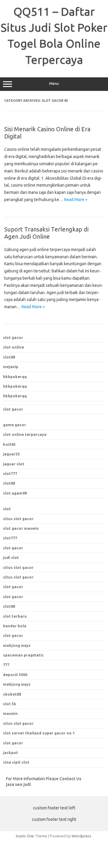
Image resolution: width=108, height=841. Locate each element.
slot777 (10, 473)
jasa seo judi (18, 784)
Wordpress (81, 836)
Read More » (75, 199)
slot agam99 (15, 493)
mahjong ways (17, 645)
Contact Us (70, 778)
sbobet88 (12, 694)
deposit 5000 (15, 674)
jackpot (10, 752)
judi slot (11, 557)
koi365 (9, 444)
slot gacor (13, 337)
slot (7, 509)
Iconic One (25, 836)
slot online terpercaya (24, 434)
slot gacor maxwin (21, 528)
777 (6, 665)
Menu (54, 83)
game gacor (14, 425)
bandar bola (14, 626)
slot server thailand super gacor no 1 (39, 733)
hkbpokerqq (15, 376)
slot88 (9, 357)
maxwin (10, 713)
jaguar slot (13, 464)
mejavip (10, 367)
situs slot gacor (18, 519)
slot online (13, 347)
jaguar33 (11, 454)
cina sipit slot (16, 762)
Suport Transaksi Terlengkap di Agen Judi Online (46, 233)
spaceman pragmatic (23, 655)
